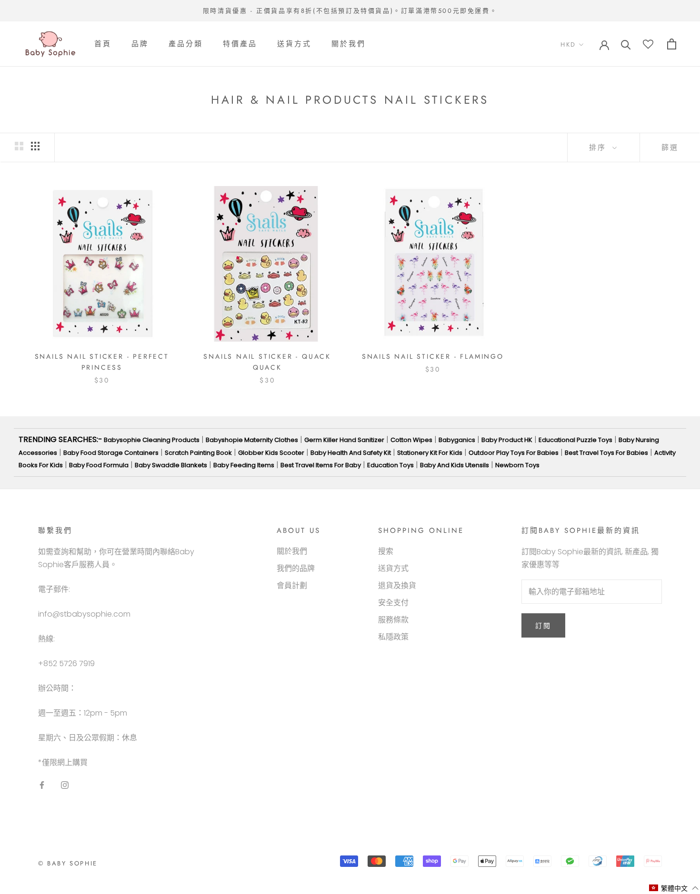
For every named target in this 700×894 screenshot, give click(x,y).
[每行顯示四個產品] (35, 146)
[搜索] (626, 44)
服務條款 (393, 619)
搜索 (385, 551)
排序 (599, 147)
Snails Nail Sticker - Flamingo (433, 356)
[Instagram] (65, 784)
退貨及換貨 (397, 585)
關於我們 (348, 44)
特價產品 (240, 44)
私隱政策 (393, 636)
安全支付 (393, 602)
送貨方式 (294, 44)
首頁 (102, 44)
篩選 (670, 147)
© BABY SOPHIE (68, 863)
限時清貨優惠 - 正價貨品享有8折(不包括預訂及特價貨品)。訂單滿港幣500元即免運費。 (350, 10)
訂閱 (543, 625)
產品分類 (186, 44)
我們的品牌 (296, 568)
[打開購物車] (671, 44)
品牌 (140, 44)
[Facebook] (42, 784)
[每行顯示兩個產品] (19, 146)
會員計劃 (292, 585)
